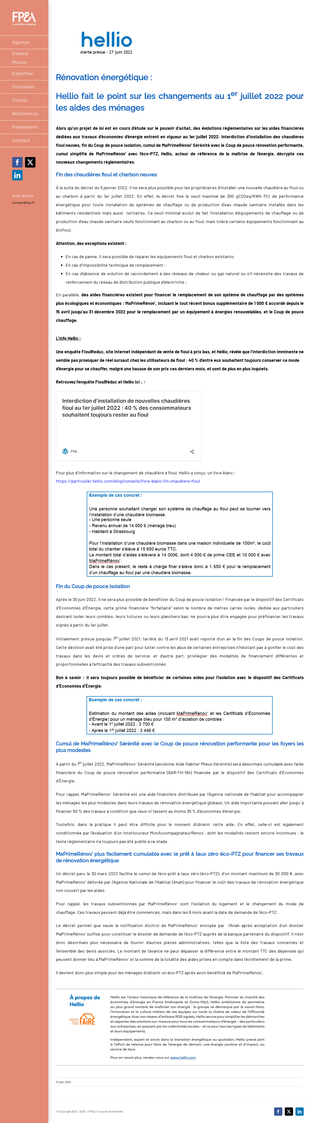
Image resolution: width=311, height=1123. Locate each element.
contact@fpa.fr (23, 202)
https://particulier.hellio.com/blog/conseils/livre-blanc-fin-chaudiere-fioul (128, 481)
